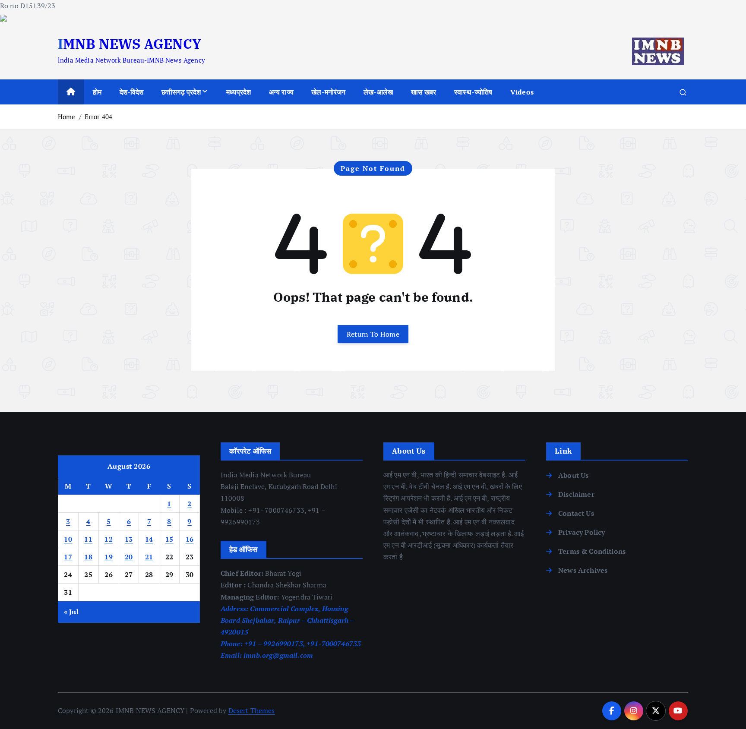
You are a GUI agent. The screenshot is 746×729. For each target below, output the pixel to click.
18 (88, 557)
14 (149, 539)
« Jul (71, 611)
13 (129, 539)
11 (88, 539)
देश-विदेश (132, 92)
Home (67, 116)
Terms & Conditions (592, 551)
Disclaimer (576, 494)
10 (68, 539)
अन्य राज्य (281, 92)
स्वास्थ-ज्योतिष (473, 92)
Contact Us (576, 513)
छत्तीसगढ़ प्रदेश (181, 92)
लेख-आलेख (378, 92)
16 (190, 539)
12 (108, 539)
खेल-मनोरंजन (328, 92)
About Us (573, 475)
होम (97, 92)
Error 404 (98, 116)
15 (169, 539)
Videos (522, 92)
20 (129, 557)
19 (108, 557)
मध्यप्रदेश (238, 92)
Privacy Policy (581, 532)
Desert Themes (251, 710)
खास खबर (423, 92)
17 (68, 557)
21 (149, 557)
